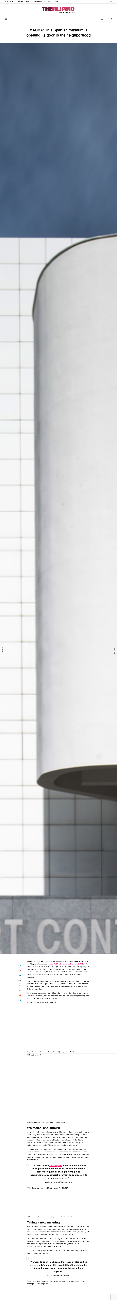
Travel (50, 1)
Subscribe (20, 1)
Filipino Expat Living (39, 1)
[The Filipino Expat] (58, 10)
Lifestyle (27, 1)
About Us (12, 1)
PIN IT (74, 1027)
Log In (110, 1)
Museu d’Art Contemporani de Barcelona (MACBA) (66, 964)
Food (56, 1)
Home (6, 1)
